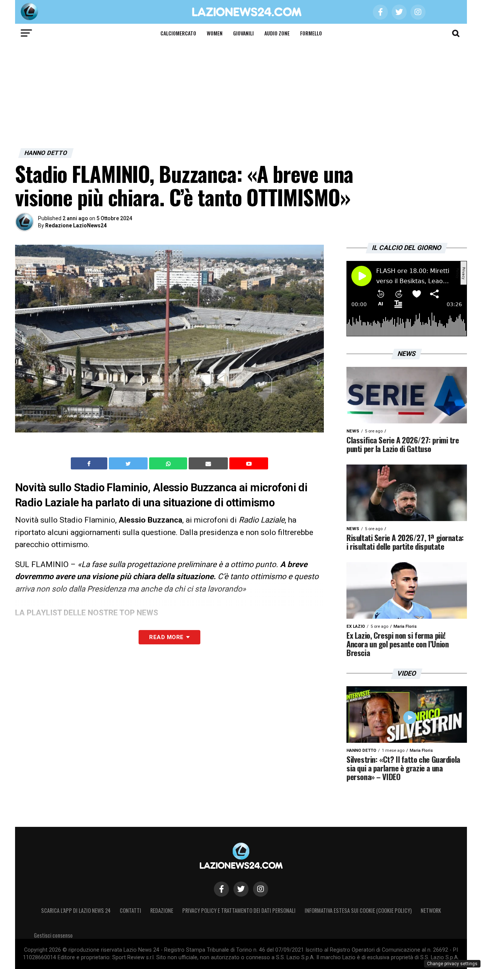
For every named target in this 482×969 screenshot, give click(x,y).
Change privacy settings (452, 963)
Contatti (130, 910)
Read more (166, 637)
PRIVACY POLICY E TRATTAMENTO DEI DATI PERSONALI (239, 910)
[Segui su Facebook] (221, 889)
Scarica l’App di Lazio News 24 (76, 910)
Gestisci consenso (53, 935)
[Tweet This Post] (129, 463)
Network (431, 910)
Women (215, 33)
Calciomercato (178, 33)
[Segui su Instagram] (260, 889)
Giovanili (243, 33)
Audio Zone (277, 33)
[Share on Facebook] (90, 463)
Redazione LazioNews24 (76, 225)
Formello (311, 33)
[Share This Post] (169, 463)
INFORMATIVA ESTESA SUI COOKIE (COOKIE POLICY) (358, 910)
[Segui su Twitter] (241, 889)
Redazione (161, 910)
